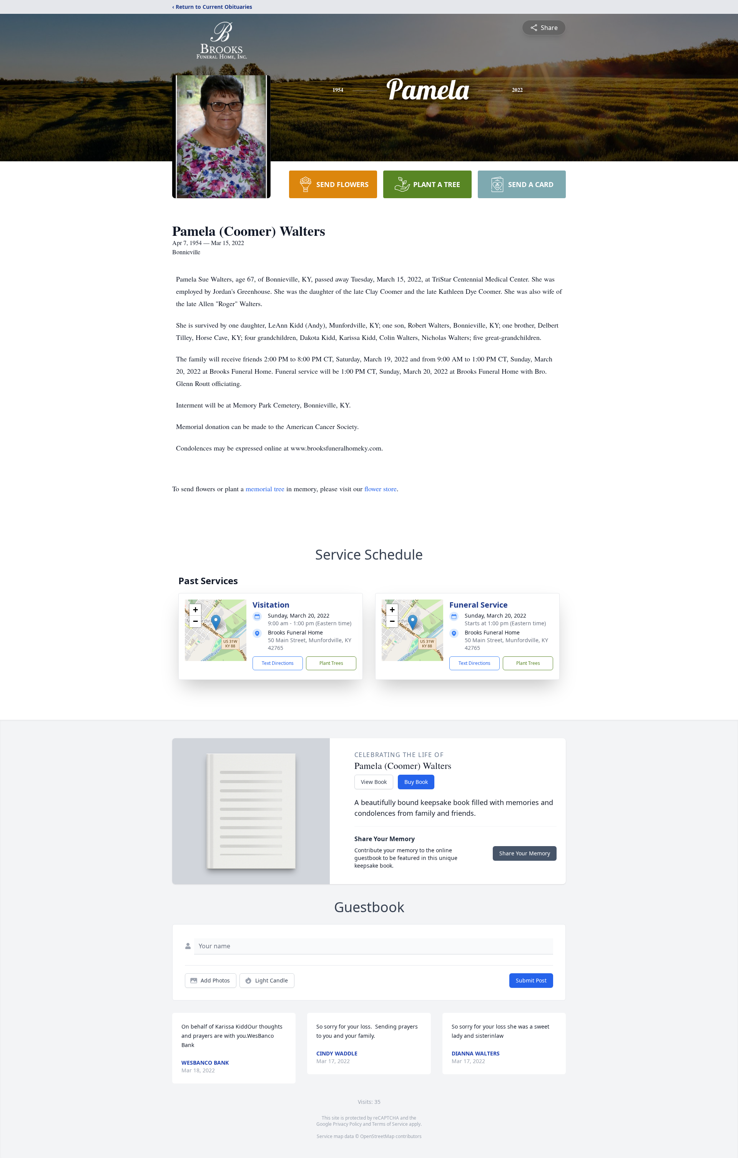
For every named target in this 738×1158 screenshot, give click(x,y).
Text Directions (278, 663)
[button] (216, 622)
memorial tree (265, 488)
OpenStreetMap (377, 1136)
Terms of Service (390, 1124)
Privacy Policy (347, 1124)
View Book (374, 781)
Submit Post (531, 980)
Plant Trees (331, 663)
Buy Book (416, 781)
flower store (380, 488)
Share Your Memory (524, 853)
